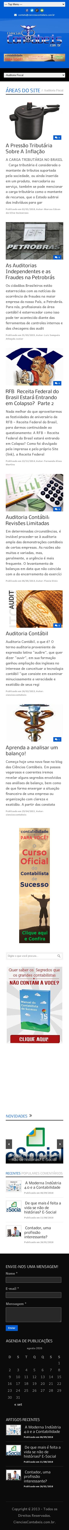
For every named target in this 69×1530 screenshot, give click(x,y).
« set (18, 1404)
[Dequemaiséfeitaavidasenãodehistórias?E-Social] (43, 1207)
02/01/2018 (28, 209)
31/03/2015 (28, 335)
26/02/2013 (28, 691)
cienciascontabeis (16, 695)
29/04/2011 (28, 811)
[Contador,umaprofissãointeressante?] (38, 1232)
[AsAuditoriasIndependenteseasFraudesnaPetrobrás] (30, 271)
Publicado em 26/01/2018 (38, 1242)
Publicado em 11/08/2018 (38, 1217)
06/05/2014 (28, 581)
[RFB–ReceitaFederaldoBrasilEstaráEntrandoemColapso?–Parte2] (33, 397)
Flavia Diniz (51, 581)
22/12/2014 (28, 461)
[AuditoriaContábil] (27, 633)
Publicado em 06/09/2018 (38, 1193)
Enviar (11, 1328)
